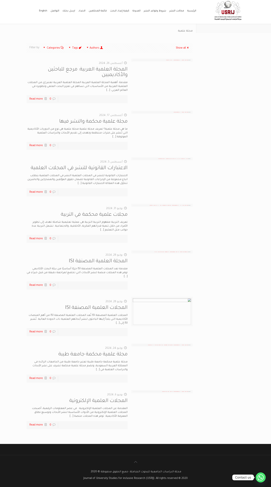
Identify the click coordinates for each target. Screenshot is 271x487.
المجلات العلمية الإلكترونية (98, 401)
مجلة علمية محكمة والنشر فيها (93, 122)
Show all (181, 48)
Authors (94, 48)
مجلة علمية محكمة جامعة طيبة (93, 354)
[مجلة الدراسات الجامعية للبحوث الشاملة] (228, 21)
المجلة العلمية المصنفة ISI (98, 261)
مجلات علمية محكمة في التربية (94, 215)
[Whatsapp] (261, 477)
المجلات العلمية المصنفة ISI (96, 308)
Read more (36, 99)
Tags (75, 48)
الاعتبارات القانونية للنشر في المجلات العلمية (79, 168)
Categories (53, 48)
